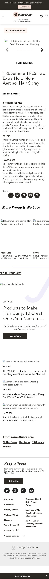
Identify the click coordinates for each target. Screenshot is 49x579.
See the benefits (11, 93)
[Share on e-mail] (30, 195)
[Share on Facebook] (11, 195)
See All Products (10, 273)
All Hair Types (10, 442)
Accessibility (10, 530)
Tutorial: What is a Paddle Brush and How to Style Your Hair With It (22, 419)
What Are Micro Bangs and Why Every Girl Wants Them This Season (23, 396)
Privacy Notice (11, 509)
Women (7, 446)
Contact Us (9, 504)
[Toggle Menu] (3, 17)
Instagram (15, 490)
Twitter (7, 490)
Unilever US (9, 515)
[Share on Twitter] (17, 195)
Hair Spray (24, 442)
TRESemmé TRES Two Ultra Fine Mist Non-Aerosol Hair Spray (16, 257)
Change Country (12, 536)
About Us (8, 499)
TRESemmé (38, 442)
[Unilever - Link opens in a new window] (13, 547)
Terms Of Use (10, 525)
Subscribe (24, 7)
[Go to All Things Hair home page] (22, 14)
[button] (42, 50)
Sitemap (8, 520)
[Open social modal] (42, 17)
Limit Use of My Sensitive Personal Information (34, 513)
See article (15, 335)
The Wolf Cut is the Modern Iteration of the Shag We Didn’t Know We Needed (24, 372)
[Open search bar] (47, 17)
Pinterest (23, 490)
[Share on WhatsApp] (37, 195)
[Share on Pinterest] (24, 195)
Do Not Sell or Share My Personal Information (34, 524)
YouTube (31, 490)
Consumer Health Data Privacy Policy (33, 502)
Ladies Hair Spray (17, 30)
